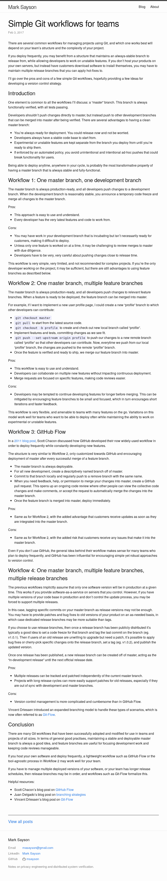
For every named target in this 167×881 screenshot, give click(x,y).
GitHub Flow (65, 789)
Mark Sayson (22, 6)
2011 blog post (25, 440)
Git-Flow (49, 714)
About (154, 6)
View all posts (20, 821)
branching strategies (71, 794)
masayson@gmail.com (37, 847)
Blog (142, 6)
